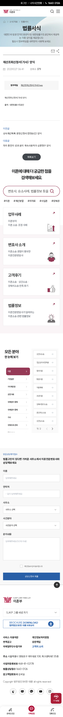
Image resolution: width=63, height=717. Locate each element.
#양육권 (55, 200)
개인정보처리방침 (40, 637)
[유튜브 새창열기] (41, 691)
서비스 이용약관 (10, 637)
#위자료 (32, 200)
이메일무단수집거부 (12, 646)
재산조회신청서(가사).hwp (32, 85)
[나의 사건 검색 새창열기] (13, 691)
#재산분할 (18, 200)
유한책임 (36, 641)
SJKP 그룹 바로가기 (17, 612)
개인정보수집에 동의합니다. (33, 566)
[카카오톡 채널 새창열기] (31, 691)
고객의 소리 (37, 646)
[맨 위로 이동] (57, 585)
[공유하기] (58, 51)
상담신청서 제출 (31, 576)
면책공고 (7, 641)
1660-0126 (54, 3)
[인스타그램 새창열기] (50, 691)
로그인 (24, 3)
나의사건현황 (36, 3)
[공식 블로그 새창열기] (22, 691)
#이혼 (7, 200)
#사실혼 (43, 200)
